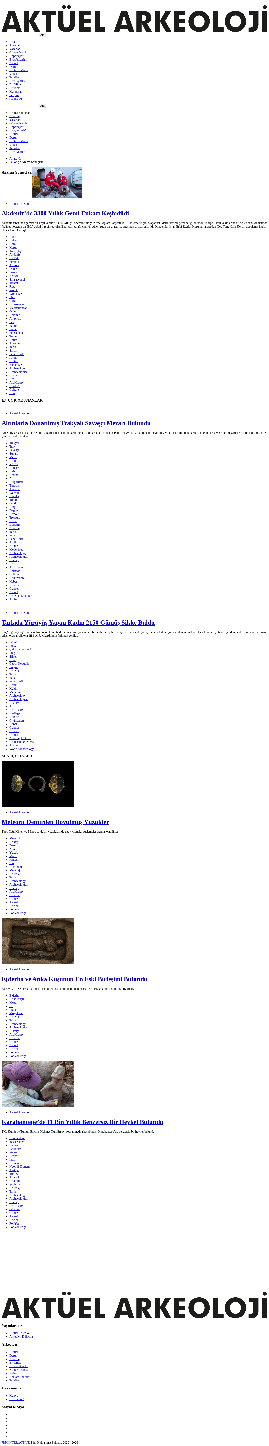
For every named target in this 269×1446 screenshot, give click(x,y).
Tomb (13, 499)
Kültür (13, 361)
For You (14, 909)
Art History (16, 382)
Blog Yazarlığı (18, 59)
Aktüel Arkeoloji (19, 203)
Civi (12, 393)
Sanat (12, 350)
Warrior (14, 492)
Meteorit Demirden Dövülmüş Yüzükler (55, 821)
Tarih (12, 347)
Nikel (12, 849)
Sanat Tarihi (16, 354)
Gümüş (14, 642)
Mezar (13, 457)
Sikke (13, 645)
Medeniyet (16, 364)
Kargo (13, 247)
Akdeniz (14, 254)
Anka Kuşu (16, 999)
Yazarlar (14, 49)
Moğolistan (16, 1013)
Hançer (14, 467)
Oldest (13, 311)
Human (14, 1163)
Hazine (13, 475)
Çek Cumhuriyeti (20, 649)
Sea (11, 322)
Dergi (13, 66)
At (11, 478)
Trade (13, 336)
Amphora (15, 318)
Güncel (14, 588)
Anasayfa (15, 41)
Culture (14, 389)
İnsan (12, 1159)
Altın (12, 460)
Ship (12, 297)
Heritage (14, 386)
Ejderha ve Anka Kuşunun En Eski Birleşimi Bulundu (74, 978)
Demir (13, 845)
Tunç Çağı (15, 251)
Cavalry (14, 496)
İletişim (14, 95)
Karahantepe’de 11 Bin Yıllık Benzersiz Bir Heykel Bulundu (82, 1121)
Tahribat (14, 77)
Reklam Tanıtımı (19, 1376)
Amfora (14, 265)
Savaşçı (14, 450)
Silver (13, 656)
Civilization (16, 578)
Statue (13, 1152)
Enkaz (13, 240)
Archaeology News (21, 741)
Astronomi (16, 866)
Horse (13, 521)
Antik (13, 357)
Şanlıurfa (15, 1184)
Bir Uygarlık (17, 81)
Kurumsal (15, 91)
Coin (12, 660)
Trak (12, 446)
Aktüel (13, 63)
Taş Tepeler (16, 1141)
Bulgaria (14, 524)
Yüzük (13, 464)
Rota (12, 286)
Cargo (13, 300)
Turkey (13, 1173)
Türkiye (14, 1170)
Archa (13, 599)
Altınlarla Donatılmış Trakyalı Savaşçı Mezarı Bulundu (76, 423)
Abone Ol (15, 98)
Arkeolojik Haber (20, 595)
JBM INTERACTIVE (16, 1442)
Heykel (14, 1145)
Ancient (14, 745)
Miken (13, 859)
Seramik (14, 261)
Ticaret (13, 283)
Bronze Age (16, 304)
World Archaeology (21, 749)
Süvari (13, 453)
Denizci (14, 272)
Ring (12, 507)
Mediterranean (18, 308)
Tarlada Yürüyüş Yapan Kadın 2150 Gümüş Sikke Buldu (78, 622)
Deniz (13, 268)
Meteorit (14, 838)
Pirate (13, 329)
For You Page (17, 913)
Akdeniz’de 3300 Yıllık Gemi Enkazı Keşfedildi (65, 213)
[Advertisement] (120, 1259)
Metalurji (15, 870)
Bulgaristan (16, 482)
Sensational (16, 332)
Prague (13, 667)
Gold (12, 503)
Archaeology (17, 368)
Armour (14, 514)
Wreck (13, 290)
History (14, 375)
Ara (42, 34)
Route (13, 340)
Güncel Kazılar (18, 52)
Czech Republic (19, 663)
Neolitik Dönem (19, 1166)
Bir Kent (14, 88)
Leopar (13, 1156)
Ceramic (14, 315)
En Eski (14, 258)
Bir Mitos (15, 84)
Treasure (14, 517)
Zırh (12, 471)
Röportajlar (16, 56)
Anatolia (14, 1180)
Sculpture (15, 1148)
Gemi (12, 244)
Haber (13, 581)
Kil (11, 1006)
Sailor (13, 162)
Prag (12, 653)
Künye (13, 1395)
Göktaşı (14, 842)
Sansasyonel (17, 279)
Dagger (14, 510)
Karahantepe (17, 1138)
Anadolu (14, 1177)
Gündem (14, 585)
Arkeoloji (15, 45)
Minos (13, 856)
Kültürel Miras (18, 70)
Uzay (12, 863)
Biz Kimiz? (16, 1399)
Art (11, 379)
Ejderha (14, 995)
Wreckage (15, 293)
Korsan (14, 276)
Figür (12, 1009)
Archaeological (18, 371)
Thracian (14, 485)
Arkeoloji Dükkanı (21, 1336)
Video (13, 73)
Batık (12, 236)
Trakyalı (14, 443)
